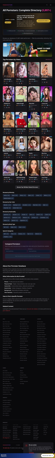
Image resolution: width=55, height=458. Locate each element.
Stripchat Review (7, 339)
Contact (21, 372)
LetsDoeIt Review (24, 341)
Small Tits (46, 426)
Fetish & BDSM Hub (24, 321)
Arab (32, 214)
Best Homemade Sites (25, 334)
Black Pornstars (26, 434)
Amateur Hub (23, 332)
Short (22, 227)
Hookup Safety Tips (7, 385)
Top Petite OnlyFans (41, 347)
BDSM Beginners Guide (8, 387)
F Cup (45, 434)
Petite (13, 227)
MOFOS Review (23, 339)
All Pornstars (40, 321)
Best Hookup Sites (7, 383)
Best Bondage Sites (24, 328)
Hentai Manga (23, 347)
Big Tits (45, 428)
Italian (6, 220)
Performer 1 (7, 248)
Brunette (27, 205)
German (7, 217)
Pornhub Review (6, 332)
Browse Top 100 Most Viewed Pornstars (27, 187)
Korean (24, 214)
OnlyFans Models (41, 336)
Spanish (15, 220)
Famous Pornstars (41, 324)
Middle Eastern (8, 198)
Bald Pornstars (16, 439)
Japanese (7, 214)
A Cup (45, 430)
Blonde (7, 205)
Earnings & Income (7, 409)
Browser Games (23, 353)
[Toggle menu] (50, 5)
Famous (22, 233)
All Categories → (6, 437)
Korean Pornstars (7, 432)
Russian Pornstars (7, 430)
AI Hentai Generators (42, 360)
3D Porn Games (23, 358)
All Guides (5, 370)
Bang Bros (5, 353)
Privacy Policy (23, 375)
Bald (45, 205)
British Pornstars (7, 436)
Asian (14, 195)
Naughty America (7, 358)
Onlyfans (8, 236)
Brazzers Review (6, 330)
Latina (6, 195)
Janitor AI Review (41, 364)
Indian (38, 195)
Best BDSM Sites (23, 324)
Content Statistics (7, 411)
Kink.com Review (24, 330)
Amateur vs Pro (6, 392)
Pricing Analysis (6, 402)
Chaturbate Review (7, 341)
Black (31, 195)
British (39, 214)
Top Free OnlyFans (41, 341)
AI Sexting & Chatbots (42, 358)
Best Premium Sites (7, 324)
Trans (13, 233)
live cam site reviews (32, 309)
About (21, 370)
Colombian (44, 217)
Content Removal (24, 381)
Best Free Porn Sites (7, 372)
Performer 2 (30, 248)
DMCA (21, 379)
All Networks (6, 349)
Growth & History (7, 404)
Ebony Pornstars (27, 432)
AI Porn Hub (40, 351)
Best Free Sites (6, 326)
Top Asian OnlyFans (41, 345)
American (16, 217)
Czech (47, 214)
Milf (6, 233)
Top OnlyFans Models (42, 339)
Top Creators (6, 413)
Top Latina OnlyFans (41, 343)
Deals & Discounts (7, 328)
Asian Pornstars (40, 330)
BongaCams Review (7, 347)
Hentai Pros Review (24, 349)
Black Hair (37, 205)
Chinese (35, 217)
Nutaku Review (23, 360)
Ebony (23, 195)
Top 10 (30, 233)
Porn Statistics (6, 415)
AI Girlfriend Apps (41, 356)
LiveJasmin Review (7, 343)
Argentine (23, 220)
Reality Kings (6, 356)
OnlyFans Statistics (7, 400)
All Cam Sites (6, 336)
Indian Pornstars (27, 426)
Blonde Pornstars (41, 326)
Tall (6, 227)
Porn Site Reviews (7, 375)
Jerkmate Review (6, 345)
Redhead (16, 205)
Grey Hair (7, 208)
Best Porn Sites (6, 321)
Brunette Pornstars (41, 328)
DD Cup (45, 432)
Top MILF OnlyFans (41, 349)
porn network (6, 310)
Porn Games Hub (24, 351)
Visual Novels (23, 356)
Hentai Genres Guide (7, 390)
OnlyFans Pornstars (41, 334)
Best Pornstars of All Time (9, 379)
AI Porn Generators (41, 353)
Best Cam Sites (6, 381)
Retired (38, 233)
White (47, 195)
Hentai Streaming (24, 345)
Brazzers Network (7, 351)
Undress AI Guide (41, 362)
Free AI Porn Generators (8, 377)
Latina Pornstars (41, 332)
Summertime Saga (7, 394)
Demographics (6, 406)
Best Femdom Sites (24, 326)
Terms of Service (24, 377)
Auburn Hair (17, 208)
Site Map (22, 383)
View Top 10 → (49, 59)
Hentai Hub (22, 343)
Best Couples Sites (24, 336)
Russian (16, 214)
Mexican (26, 217)
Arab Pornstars (6, 434)
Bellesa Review (6, 334)
